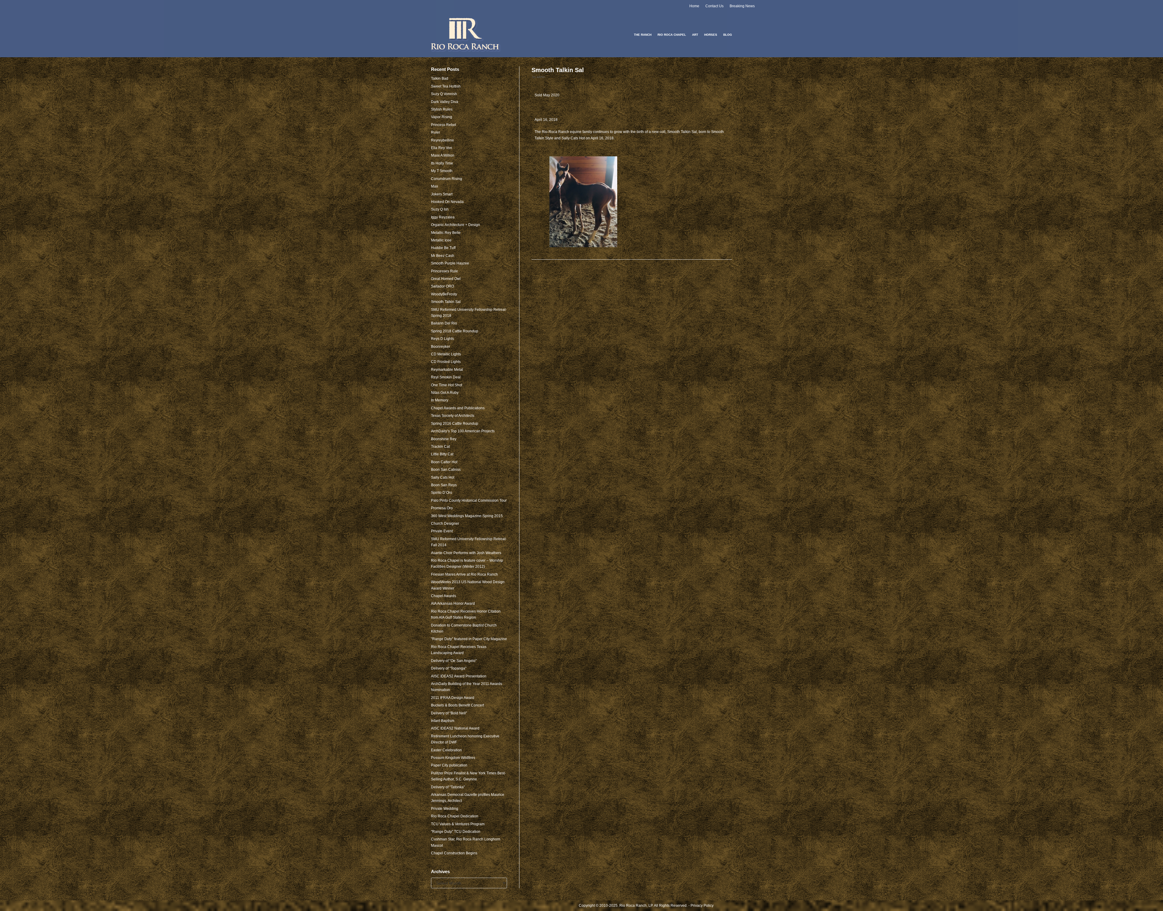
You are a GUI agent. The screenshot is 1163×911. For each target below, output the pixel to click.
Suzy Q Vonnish (444, 94)
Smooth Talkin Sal (446, 302)
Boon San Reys (444, 485)
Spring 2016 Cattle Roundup (454, 423)
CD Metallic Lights (446, 354)
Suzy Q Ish (440, 209)
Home (694, 6)
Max (434, 186)
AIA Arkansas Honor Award (453, 603)
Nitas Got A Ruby (445, 393)
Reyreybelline (442, 140)
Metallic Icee (441, 240)
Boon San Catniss (446, 469)
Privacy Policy (702, 905)
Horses (710, 34)
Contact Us (714, 6)
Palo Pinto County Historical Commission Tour (469, 500)
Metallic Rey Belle (446, 233)
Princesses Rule (444, 271)
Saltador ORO (442, 286)
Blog (727, 34)
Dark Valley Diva (444, 102)
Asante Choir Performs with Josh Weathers (466, 553)
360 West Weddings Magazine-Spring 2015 (467, 516)
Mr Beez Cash (442, 256)
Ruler (435, 132)
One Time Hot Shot (446, 385)
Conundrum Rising (446, 179)
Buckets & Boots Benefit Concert (457, 705)
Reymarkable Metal (447, 369)
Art (695, 34)
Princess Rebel (443, 125)
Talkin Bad (439, 78)
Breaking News (742, 6)
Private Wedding (444, 808)
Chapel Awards (443, 596)
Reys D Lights (442, 339)
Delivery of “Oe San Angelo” (454, 661)
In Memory (439, 400)
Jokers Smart (441, 194)
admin (541, 76)
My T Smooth (441, 171)
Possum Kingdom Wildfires (453, 758)
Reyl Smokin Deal (446, 377)
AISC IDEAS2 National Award (455, 728)
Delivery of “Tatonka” (448, 787)
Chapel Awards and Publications (458, 408)
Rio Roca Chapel (672, 34)
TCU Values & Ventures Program (458, 824)
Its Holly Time (442, 163)
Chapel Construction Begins (454, 853)
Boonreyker (440, 346)
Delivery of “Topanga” (448, 668)
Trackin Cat (440, 446)
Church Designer (445, 523)
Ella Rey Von (441, 148)
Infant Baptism (442, 721)
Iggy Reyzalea (443, 217)
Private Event (442, 531)
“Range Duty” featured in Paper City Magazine (469, 639)
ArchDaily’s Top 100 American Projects (463, 431)
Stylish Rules (441, 109)
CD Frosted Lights (446, 362)
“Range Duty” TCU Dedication (455, 832)
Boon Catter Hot (444, 462)
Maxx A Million (442, 155)
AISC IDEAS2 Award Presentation (458, 676)
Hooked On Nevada (447, 202)
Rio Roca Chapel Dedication (454, 816)
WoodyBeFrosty (444, 294)
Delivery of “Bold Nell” (449, 713)
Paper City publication (449, 765)
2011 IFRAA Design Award (452, 698)
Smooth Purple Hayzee (450, 263)
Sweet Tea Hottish (446, 86)
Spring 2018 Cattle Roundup (454, 331)
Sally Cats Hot (442, 477)
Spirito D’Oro (441, 492)
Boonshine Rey (443, 439)
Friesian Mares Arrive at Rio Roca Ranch (464, 574)
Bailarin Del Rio (444, 323)
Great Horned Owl (446, 279)
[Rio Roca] (466, 35)
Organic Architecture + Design (455, 225)
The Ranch (642, 34)
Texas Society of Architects (452, 416)
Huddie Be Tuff (443, 248)
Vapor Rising (441, 117)
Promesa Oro (442, 508)
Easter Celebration (446, 750)
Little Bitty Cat (442, 454)
